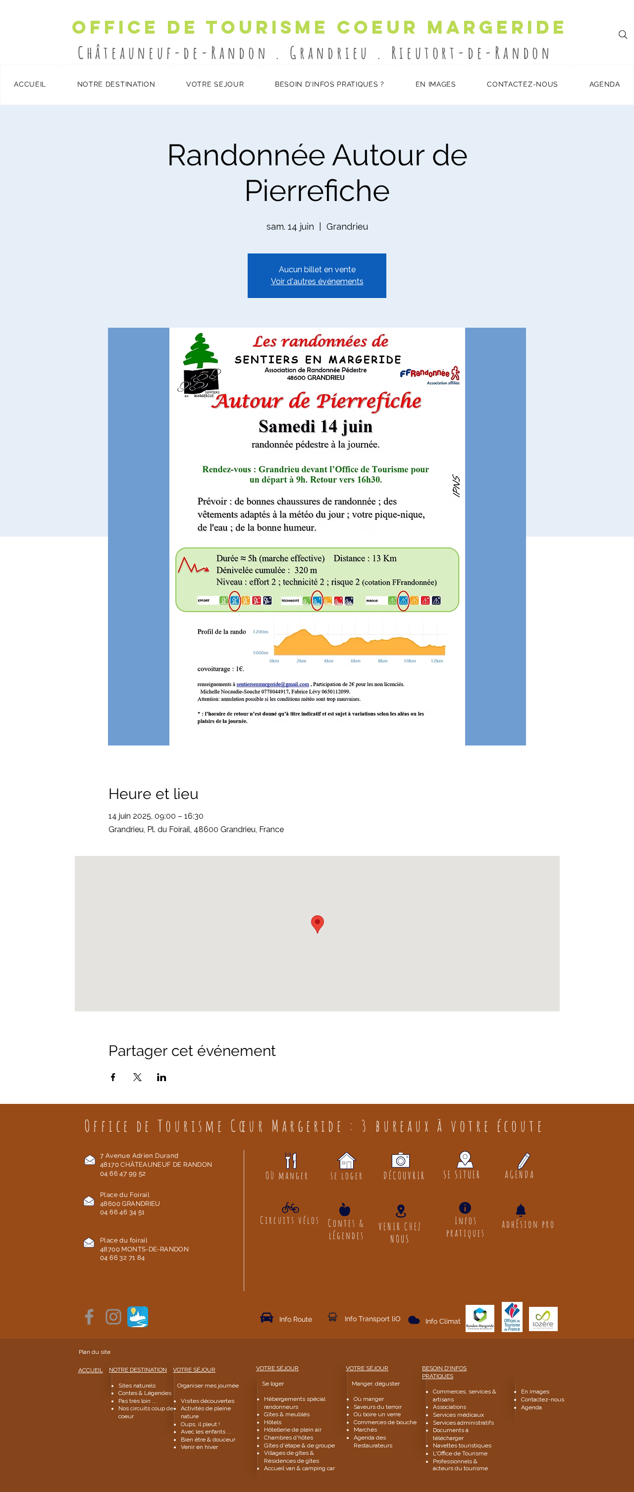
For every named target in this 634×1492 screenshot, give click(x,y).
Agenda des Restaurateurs (373, 1441)
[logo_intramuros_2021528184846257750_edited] (137, 1316)
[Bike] (290, 1207)
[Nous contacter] (90, 1159)
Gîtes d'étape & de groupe (299, 1445)
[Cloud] (332, 1316)
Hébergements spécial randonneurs (294, 1402)
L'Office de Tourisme (460, 1453)
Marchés (366, 1429)
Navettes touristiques (462, 1445)
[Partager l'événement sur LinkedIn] (161, 1077)
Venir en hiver (199, 1446)
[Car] (266, 1317)
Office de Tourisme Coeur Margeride (320, 27)
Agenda (531, 1407)
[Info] (465, 1207)
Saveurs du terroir (378, 1406)
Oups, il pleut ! (200, 1424)
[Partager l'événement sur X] (137, 1077)
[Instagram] (113, 1316)
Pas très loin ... (137, 1400)
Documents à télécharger (451, 1434)
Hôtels (272, 1422)
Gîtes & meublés (287, 1414)
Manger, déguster (371, 1383)
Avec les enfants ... (206, 1431)
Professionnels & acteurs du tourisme (460, 1465)
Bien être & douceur (208, 1439)
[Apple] (344, 1209)
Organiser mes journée (208, 1385)
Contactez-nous (543, 1399)
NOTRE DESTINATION (138, 1369)
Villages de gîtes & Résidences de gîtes (291, 1456)
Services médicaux (458, 1414)
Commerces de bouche (385, 1422)
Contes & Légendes (144, 1393)
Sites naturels (137, 1385)
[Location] (400, 1211)
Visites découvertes (207, 1400)
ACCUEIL (90, 1370)
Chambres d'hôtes (288, 1437)
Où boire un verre (377, 1414)
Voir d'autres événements (317, 281)
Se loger (273, 1383)
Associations (449, 1406)
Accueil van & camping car (299, 1468)
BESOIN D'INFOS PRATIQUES (444, 1372)
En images (535, 1391)
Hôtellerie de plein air (292, 1429)
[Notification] (520, 1210)
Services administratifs (463, 1422)
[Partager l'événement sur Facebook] (113, 1077)
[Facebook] (89, 1316)
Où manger (369, 1398)
